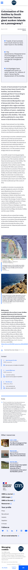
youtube (26, 531)
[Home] (14, 2)
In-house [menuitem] (4, 523)
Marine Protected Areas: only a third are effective (14, 454)
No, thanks (4, 567)
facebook (17, 531)
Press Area (9, 9)
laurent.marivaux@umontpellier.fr (14, 376)
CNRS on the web (7, 500)
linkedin (12, 531)
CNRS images (6, 497)
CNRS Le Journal (7, 494)
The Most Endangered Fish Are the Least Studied (14, 443)
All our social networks (8, 536)
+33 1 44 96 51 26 (10, 386)
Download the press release (14, 350)
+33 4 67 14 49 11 (10, 375)
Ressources (6, 503)
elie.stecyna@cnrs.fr (11, 388)
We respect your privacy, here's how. (10, 562)
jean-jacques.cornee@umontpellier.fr (15, 365)
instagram (21, 531)
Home (2, 9)
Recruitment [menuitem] (5, 514)
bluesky (3, 531)
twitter (7, 531)
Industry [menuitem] (4, 517)
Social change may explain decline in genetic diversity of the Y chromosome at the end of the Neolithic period (14, 467)
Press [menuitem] (3, 511)
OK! (23, 567)
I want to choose (14, 567)
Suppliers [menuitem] (4, 520)
